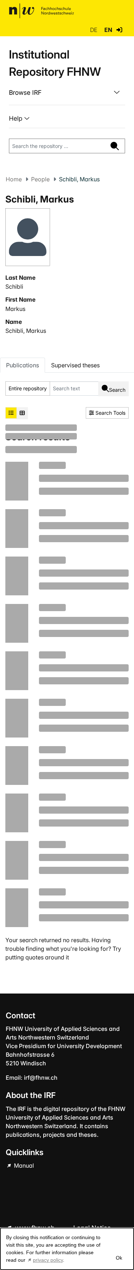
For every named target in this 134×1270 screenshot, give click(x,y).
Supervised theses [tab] (75, 365)
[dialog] (67, 1249)
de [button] (94, 29)
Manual (23, 1165)
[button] (119, 30)
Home (14, 179)
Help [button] (16, 118)
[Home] (41, 10)
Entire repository (28, 388)
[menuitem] (67, 92)
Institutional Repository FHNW (55, 63)
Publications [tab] (22, 365)
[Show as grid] (22, 413)
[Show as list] (11, 413)
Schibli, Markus (25, 330)
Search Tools (109, 413)
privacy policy (48, 1260)
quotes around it (47, 957)
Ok (118, 1258)
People (40, 179)
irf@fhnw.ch (41, 1077)
